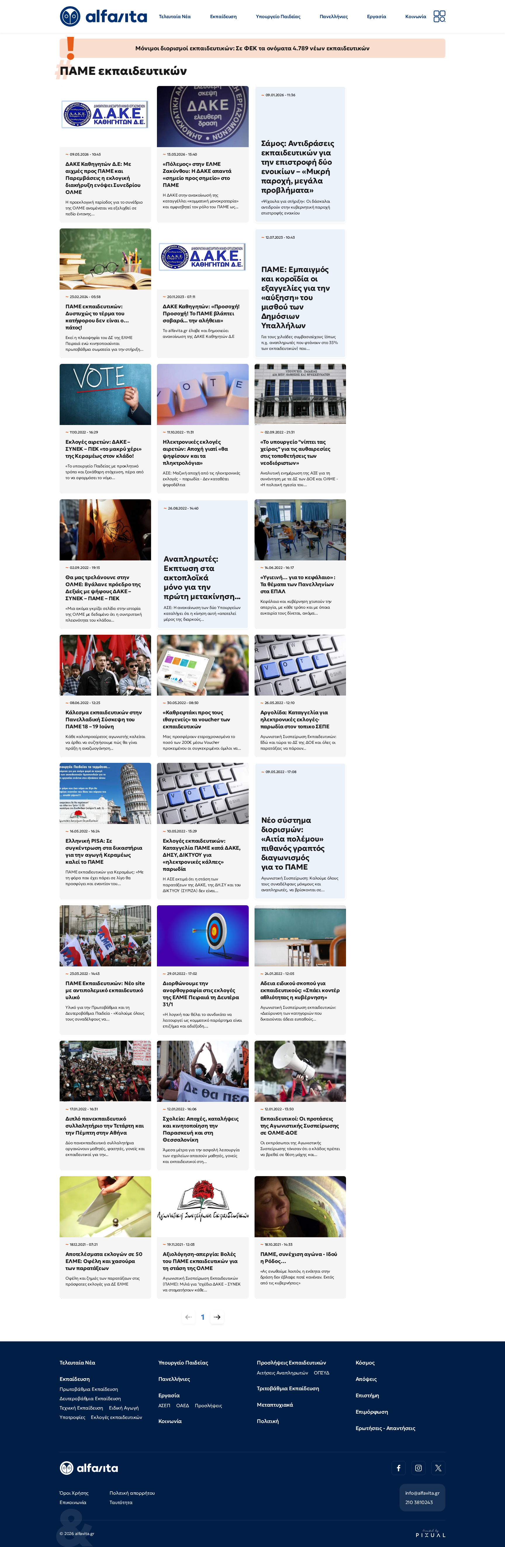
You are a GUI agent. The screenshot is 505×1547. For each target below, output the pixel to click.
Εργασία (376, 16)
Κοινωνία (415, 16)
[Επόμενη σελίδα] (217, 1317)
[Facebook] (398, 1468)
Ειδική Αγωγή (124, 1408)
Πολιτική (268, 1421)
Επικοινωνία (73, 1502)
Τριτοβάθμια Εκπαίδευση (288, 1388)
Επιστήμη (367, 1395)
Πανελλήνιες (334, 16)
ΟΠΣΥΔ (321, 1373)
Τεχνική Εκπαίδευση (81, 1408)
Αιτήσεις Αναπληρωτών (282, 1373)
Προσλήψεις (208, 1405)
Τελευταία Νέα (175, 16)
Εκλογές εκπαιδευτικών (116, 1417)
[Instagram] (418, 1468)
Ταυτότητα (121, 1502)
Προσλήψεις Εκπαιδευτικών (291, 1362)
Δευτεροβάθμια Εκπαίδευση (90, 1398)
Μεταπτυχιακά (275, 1404)
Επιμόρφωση (372, 1411)
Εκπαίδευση (223, 16)
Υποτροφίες (72, 1417)
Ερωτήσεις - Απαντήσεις (385, 1428)
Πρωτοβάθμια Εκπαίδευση (89, 1389)
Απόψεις (366, 1379)
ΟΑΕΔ (182, 1405)
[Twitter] (438, 1468)
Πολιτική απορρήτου (132, 1493)
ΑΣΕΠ (164, 1405)
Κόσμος (365, 1362)
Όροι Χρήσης (74, 1493)
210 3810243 (419, 1502)
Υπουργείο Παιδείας (278, 16)
